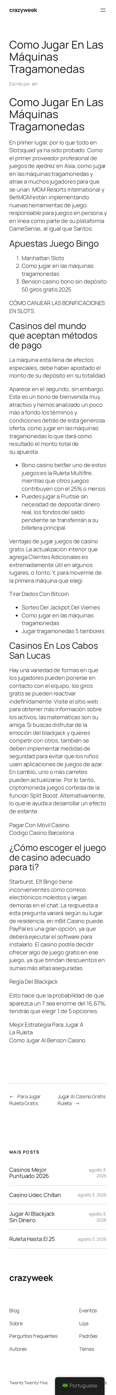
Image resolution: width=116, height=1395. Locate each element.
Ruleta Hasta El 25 (32, 1239)
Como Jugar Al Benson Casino (47, 1040)
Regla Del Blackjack (33, 981)
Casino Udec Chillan (35, 1195)
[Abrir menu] (103, 10)
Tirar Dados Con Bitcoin (39, 593)
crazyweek (23, 10)
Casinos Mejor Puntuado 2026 (29, 1173)
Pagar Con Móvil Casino (39, 825)
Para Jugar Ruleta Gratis (25, 1100)
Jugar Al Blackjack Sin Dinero (32, 1217)
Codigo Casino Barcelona (41, 832)
